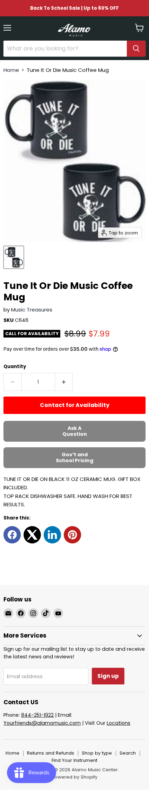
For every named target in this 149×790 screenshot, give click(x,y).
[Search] (136, 49)
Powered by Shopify (74, 777)
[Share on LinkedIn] (52, 534)
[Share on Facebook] (12, 534)
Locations (118, 723)
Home (11, 70)
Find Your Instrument (74, 760)
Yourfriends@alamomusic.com (42, 723)
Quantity (14, 366)
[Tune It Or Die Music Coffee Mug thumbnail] (14, 257)
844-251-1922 (37, 715)
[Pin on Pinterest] (72, 534)
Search (128, 753)
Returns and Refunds (50, 753)
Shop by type (97, 753)
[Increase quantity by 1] (64, 382)
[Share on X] (32, 534)
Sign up (108, 676)
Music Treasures (31, 309)
